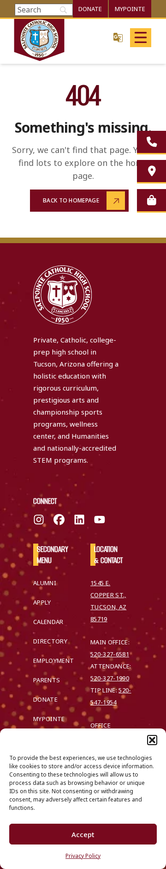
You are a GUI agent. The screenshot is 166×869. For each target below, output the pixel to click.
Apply (42, 602)
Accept (83, 834)
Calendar (48, 622)
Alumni (44, 583)
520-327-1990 (109, 678)
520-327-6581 (109, 654)
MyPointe (130, 9)
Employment (53, 660)
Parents (46, 680)
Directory (50, 641)
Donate (90, 9)
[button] (152, 740)
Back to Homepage (71, 200)
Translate (118, 37)
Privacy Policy (83, 856)
